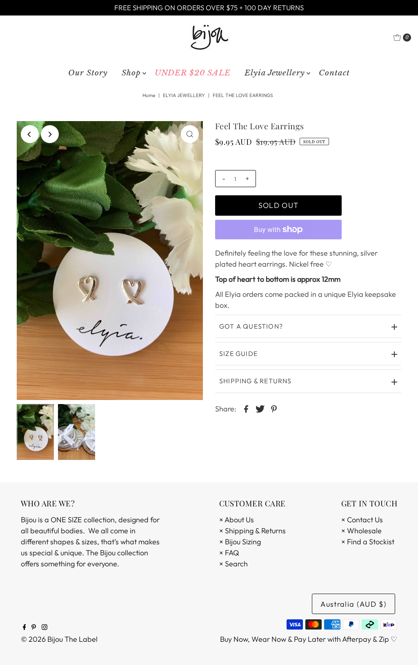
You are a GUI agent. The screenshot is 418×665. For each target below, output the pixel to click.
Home (148, 95)
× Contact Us (362, 519)
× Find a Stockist (367, 541)
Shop (131, 72)
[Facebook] (24, 627)
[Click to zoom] (190, 134)
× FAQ (229, 552)
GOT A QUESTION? (251, 326)
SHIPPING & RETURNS (255, 381)
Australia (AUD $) (353, 604)
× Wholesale (361, 530)
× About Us (236, 519)
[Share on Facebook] (246, 408)
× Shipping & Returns (252, 530)
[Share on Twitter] (260, 408)
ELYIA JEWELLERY (184, 95)
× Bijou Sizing (240, 541)
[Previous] (30, 134)
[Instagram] (44, 627)
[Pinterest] (33, 627)
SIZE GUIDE (238, 353)
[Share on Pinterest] (274, 408)
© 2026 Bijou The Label (59, 639)
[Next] (50, 134)
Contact (334, 72)
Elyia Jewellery (275, 72)
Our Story (88, 72)
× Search (233, 563)
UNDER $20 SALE (193, 72)
